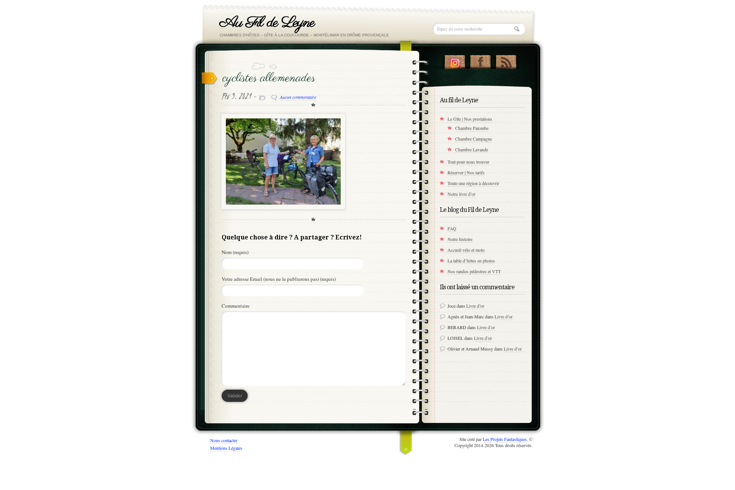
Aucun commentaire (298, 97)
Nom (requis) (235, 252)
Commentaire (236, 305)
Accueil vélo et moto (466, 250)
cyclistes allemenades (268, 78)
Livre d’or (475, 306)
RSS (506, 60)
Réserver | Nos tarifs (466, 172)
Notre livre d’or (461, 194)
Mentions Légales (226, 448)
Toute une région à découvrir (473, 183)
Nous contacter (223, 440)
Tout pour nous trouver (468, 162)
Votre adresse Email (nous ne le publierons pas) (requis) (279, 278)
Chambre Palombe (471, 128)
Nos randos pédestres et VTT (474, 271)
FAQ (452, 228)
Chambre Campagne (473, 139)
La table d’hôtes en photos (471, 260)
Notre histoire (460, 239)
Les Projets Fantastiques (505, 439)
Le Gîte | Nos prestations (470, 119)
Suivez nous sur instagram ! (454, 60)
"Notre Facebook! (480, 60)
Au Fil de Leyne (267, 22)
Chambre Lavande (471, 149)
